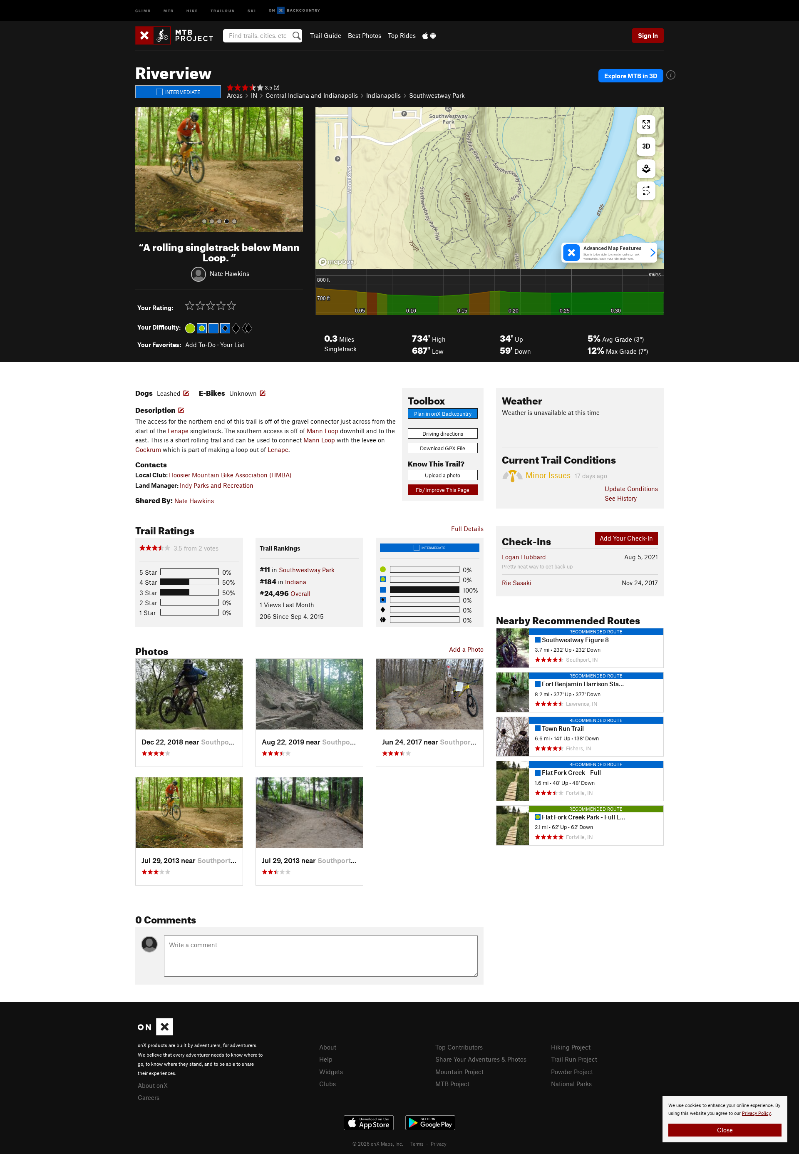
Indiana (295, 582)
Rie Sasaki (516, 582)
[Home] (178, 35)
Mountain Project (459, 1071)
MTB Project (452, 1083)
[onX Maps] (155, 1033)
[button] (143, 169)
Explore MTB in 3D (631, 75)
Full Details (467, 528)
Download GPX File (442, 448)
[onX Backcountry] (294, 10)
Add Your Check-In (626, 538)
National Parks (571, 1083)
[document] (725, 1119)
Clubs (327, 1083)
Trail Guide (325, 35)
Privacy (439, 1144)
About (327, 1047)
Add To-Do (200, 344)
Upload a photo (442, 475)
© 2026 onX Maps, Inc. (377, 1144)
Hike (192, 10)
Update (631, 488)
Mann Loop (322, 430)
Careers (148, 1097)
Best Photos (364, 35)
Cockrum (148, 449)
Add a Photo (466, 649)
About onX (153, 1085)
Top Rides (402, 35)
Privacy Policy (756, 1113)
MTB (169, 10)
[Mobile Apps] (429, 35)
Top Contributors (459, 1047)
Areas (235, 95)
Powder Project (572, 1071)
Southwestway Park (437, 95)
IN (254, 95)
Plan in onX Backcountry (442, 413)
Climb (143, 10)
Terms (417, 1144)
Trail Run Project (574, 1059)
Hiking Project (571, 1047)
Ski (252, 10)
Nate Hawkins (229, 273)
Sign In (648, 35)
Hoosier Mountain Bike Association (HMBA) (230, 475)
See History (621, 498)
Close (725, 1130)
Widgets (331, 1071)
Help (326, 1059)
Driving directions (442, 433)
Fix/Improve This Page (442, 489)
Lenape (178, 430)
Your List (232, 344)
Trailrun (223, 10)
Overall (300, 593)
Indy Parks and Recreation (216, 485)
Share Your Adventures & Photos (480, 1059)
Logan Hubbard (524, 557)
